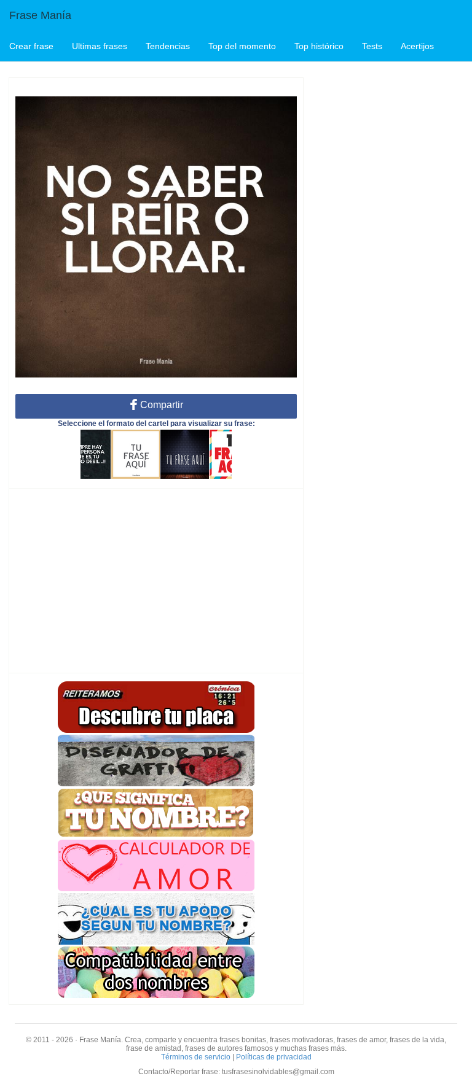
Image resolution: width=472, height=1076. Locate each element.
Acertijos (417, 46)
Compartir (160, 405)
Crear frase (31, 46)
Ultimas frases (99, 46)
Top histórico (319, 46)
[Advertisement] (156, 581)
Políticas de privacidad (274, 1057)
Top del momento (242, 46)
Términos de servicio (195, 1057)
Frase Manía (40, 15)
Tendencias (168, 46)
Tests (372, 46)
